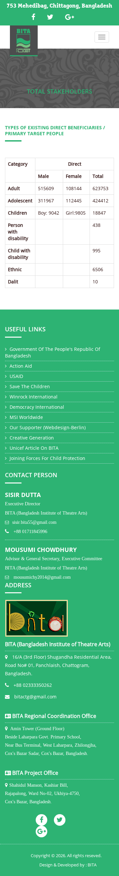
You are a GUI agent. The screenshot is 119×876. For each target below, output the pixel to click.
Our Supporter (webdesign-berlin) (47, 427)
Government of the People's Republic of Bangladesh (52, 352)
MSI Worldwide (25, 417)
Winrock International (33, 397)
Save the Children (29, 386)
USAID (15, 376)
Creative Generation (31, 438)
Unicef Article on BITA (33, 448)
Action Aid (20, 366)
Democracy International (36, 407)
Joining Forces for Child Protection (46, 458)
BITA (92, 865)
